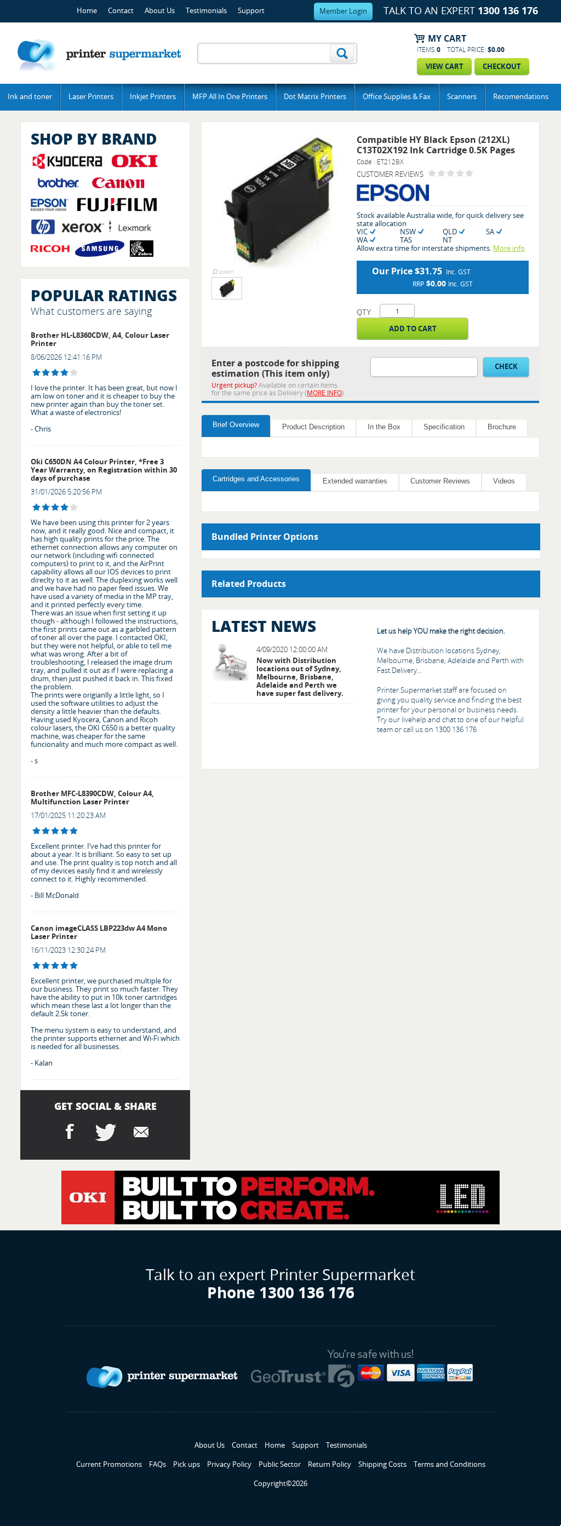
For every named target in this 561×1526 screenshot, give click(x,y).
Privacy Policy (229, 1464)
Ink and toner (30, 97)
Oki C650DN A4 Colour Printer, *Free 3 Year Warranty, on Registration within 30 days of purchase (104, 470)
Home (87, 11)
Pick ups (186, 1464)
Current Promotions (109, 1464)
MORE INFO (324, 393)
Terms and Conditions (449, 1464)
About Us (160, 11)
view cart (444, 66)
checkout (502, 66)
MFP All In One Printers (229, 97)
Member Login (343, 11)
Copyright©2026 (280, 1483)
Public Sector (280, 1464)
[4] (36, 372)
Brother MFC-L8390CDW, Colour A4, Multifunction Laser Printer (92, 798)
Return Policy (329, 1464)
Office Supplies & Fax (397, 97)
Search (342, 53)
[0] (432, 173)
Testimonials (206, 11)
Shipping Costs (382, 1464)
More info (509, 248)
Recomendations (520, 97)
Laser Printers (90, 97)
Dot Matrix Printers (315, 97)
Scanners (462, 97)
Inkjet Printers (153, 97)
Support (251, 11)
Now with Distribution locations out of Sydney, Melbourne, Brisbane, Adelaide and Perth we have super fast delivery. (300, 677)
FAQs (157, 1464)
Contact (121, 11)
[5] (36, 831)
